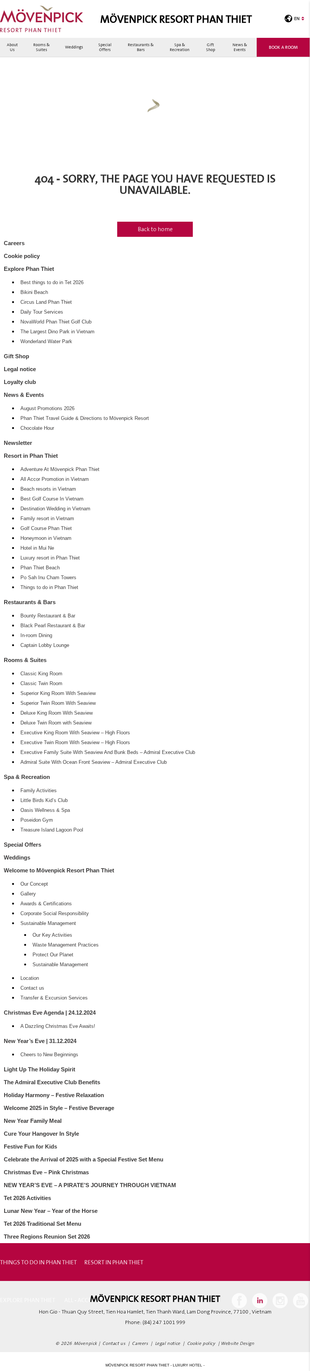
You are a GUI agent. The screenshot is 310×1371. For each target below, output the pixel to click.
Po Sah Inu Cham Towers (48, 577)
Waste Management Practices (66, 945)
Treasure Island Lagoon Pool (51, 830)
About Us (12, 47)
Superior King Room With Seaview (58, 693)
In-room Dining (36, 635)
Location (29, 978)
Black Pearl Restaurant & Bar (52, 625)
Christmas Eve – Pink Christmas (46, 1172)
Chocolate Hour (37, 428)
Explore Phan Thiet (29, 269)
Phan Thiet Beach (40, 567)
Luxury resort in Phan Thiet (50, 558)
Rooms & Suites (41, 47)
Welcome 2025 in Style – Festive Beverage (59, 1108)
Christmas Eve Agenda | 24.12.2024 (50, 1012)
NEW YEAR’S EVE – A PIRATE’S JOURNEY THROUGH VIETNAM (90, 1185)
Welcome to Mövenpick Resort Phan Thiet (59, 870)
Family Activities (38, 790)
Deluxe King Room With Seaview (56, 713)
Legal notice (20, 369)
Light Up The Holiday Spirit (39, 1069)
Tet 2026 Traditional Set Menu (42, 1223)
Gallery (28, 894)
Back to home (155, 229)
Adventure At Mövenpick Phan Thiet (59, 469)
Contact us (32, 988)
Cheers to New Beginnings (49, 1054)
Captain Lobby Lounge (44, 645)
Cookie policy (22, 256)
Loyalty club (20, 382)
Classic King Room (41, 673)
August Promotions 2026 (47, 408)
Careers (14, 243)
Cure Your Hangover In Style (41, 1133)
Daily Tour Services (41, 312)
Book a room (283, 47)
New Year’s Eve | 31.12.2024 (40, 1041)
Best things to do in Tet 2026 (52, 282)
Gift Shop (210, 47)
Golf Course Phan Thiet (46, 528)
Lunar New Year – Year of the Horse (51, 1211)
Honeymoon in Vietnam (45, 538)
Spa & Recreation (179, 47)
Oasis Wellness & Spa (45, 810)
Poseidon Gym (36, 820)
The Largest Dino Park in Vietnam (57, 331)
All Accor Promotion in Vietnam (54, 479)
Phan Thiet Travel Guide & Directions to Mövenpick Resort (84, 418)
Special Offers (105, 47)
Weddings (74, 47)
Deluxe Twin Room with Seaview (55, 723)
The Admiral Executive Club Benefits (52, 1082)
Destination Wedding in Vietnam (55, 508)
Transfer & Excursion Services (54, 998)
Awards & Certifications (46, 903)
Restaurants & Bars (141, 47)
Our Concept (34, 884)
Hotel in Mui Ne (37, 548)
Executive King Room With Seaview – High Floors (75, 732)
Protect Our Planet (53, 955)
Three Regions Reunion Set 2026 (47, 1236)
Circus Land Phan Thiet (46, 302)
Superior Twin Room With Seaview (58, 703)
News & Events (239, 47)
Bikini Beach (34, 292)
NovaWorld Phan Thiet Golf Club (55, 322)
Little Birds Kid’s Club (44, 800)
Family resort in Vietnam (47, 518)
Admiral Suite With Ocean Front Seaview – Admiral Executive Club (93, 762)
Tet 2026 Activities (27, 1198)
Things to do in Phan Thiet (49, 587)
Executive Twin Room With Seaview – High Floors (75, 742)
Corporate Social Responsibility (54, 913)
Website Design (237, 1343)
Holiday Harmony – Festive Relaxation (54, 1095)
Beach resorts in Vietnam (48, 489)
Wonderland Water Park (46, 341)
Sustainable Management (48, 923)
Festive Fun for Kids (30, 1146)
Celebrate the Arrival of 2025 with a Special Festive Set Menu (83, 1159)
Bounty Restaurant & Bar (47, 616)
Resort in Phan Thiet (31, 455)
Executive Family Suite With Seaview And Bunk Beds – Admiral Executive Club (107, 752)
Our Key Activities (52, 935)
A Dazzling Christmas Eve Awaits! (57, 1026)
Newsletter (18, 443)
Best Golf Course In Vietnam (52, 499)
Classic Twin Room (41, 683)
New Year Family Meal (33, 1121)
